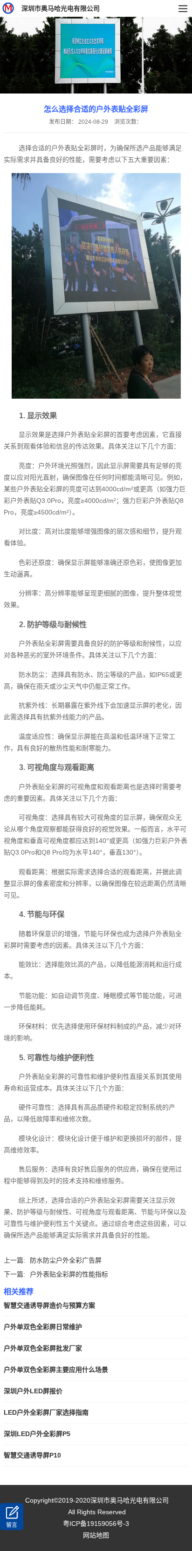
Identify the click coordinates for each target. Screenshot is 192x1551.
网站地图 (96, 1535)
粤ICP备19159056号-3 (96, 1523)
